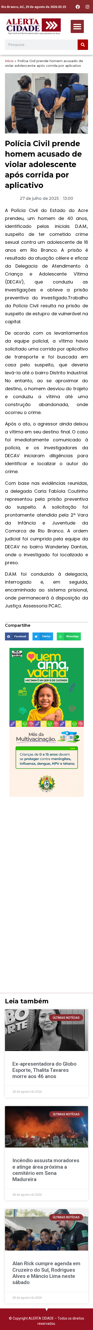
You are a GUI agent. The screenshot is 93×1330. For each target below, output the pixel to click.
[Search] (83, 44)
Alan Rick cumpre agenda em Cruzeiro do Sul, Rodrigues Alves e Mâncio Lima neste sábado (46, 1272)
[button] (77, 26)
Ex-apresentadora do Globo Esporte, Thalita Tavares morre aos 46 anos (44, 1070)
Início (9, 61)
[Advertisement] (46, 848)
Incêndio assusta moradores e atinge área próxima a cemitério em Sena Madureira (45, 1169)
